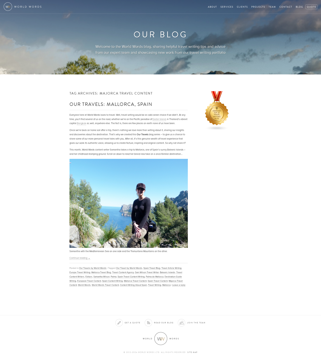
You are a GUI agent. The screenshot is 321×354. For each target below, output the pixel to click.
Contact (285, 6)
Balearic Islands (167, 272)
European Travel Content (89, 281)
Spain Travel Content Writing (131, 276)
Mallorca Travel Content (135, 281)
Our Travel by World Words (129, 268)
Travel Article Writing (171, 268)
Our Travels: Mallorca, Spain (110, 104)
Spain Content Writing (112, 281)
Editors (88, 276)
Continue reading (79, 258)
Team (272, 6)
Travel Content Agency (123, 272)
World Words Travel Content (105, 285)
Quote (311, 6)
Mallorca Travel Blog (101, 272)
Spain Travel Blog (151, 268)
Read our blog (164, 322)
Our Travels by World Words (92, 268)
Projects (258, 6)
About (212, 6)
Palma (113, 276)
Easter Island (159, 119)
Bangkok (81, 123)
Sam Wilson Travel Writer (147, 272)
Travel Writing (154, 285)
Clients (242, 6)
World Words (24, 6)
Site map (192, 352)
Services (227, 6)
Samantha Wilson (101, 276)
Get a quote (132, 322)
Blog (299, 6)
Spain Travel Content (158, 281)
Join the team (196, 322)
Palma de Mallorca (154, 276)
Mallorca (166, 285)
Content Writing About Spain (133, 285)
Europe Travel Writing (79, 272)
